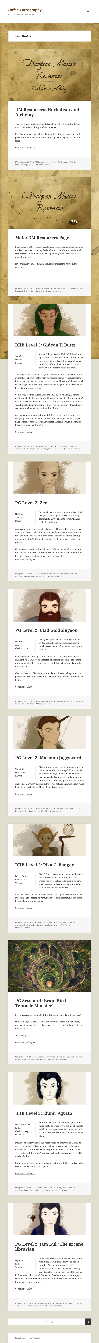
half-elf (57, 1190)
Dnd (30, 449)
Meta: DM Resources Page (42, 237)
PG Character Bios (44, 574)
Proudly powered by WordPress (28, 1338)
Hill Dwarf (30, 704)
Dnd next (43, 449)
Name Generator (37, 291)
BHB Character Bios (45, 446)
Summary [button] (22, 1036)
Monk (33, 576)
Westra (51, 1059)
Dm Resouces (63, 162)
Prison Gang (41, 576)
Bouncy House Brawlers (66, 446)
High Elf (23, 1306)
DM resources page (37, 246)
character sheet (59, 288)
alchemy (53, 162)
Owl (62, 925)
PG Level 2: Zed (31, 503)
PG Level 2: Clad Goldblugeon (46, 630)
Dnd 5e (73, 162)
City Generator (72, 288)
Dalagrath (49, 123)
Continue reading (25, 147)
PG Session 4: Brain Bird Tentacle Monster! (40, 1003)
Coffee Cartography (25, 9)
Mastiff (33, 1059)
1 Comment (62, 1059)
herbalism (19, 164)
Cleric (71, 701)
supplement (29, 164)
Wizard (67, 925)
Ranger (51, 449)
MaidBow (26, 1059)
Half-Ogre (79, 1057)
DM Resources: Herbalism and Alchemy (47, 112)
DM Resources (41, 162)
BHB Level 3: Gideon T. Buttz (45, 345)
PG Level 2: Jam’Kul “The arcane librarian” (49, 1246)
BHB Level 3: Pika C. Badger (44, 865)
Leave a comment (45, 164)
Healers (18, 1059)
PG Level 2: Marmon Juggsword (48, 757)
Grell (72, 1057)
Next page (88, 1322)
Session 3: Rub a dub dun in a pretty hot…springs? (56, 1015)
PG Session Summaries (45, 1057)
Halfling (27, 576)
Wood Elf (58, 449)
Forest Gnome (54, 925)
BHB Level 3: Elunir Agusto (43, 1113)
